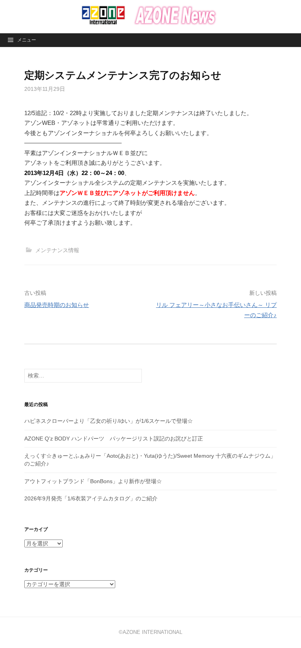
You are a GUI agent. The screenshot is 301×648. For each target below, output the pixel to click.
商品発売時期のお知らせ (56, 304)
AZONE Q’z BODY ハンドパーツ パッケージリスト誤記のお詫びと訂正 (113, 438)
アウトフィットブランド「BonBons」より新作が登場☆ (93, 481)
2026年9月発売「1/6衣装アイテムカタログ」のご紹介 (91, 498)
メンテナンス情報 (57, 250)
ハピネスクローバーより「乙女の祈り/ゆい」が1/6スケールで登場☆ (108, 421)
